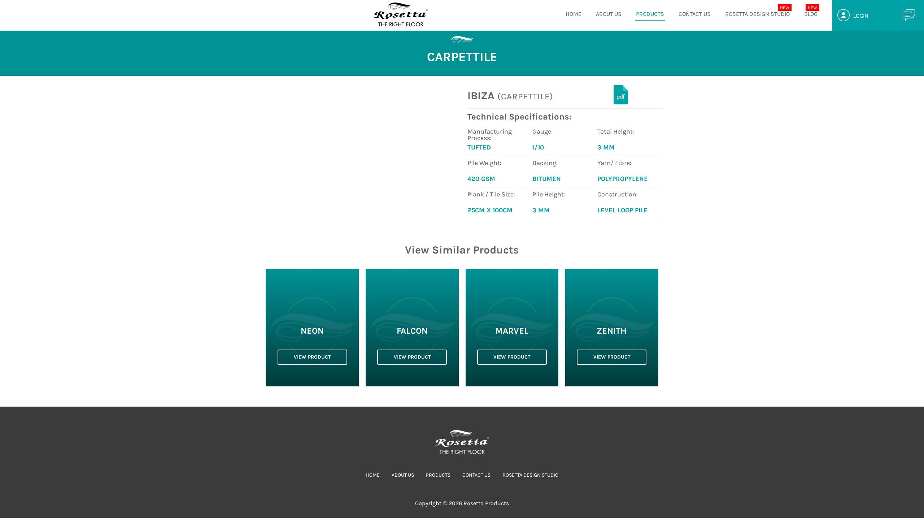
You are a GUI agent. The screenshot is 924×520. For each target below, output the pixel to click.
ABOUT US (609, 13)
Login (860, 15)
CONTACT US (695, 13)
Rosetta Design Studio (757, 13)
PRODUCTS (650, 13)
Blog (811, 13)
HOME (573, 13)
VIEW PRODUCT (312, 357)
